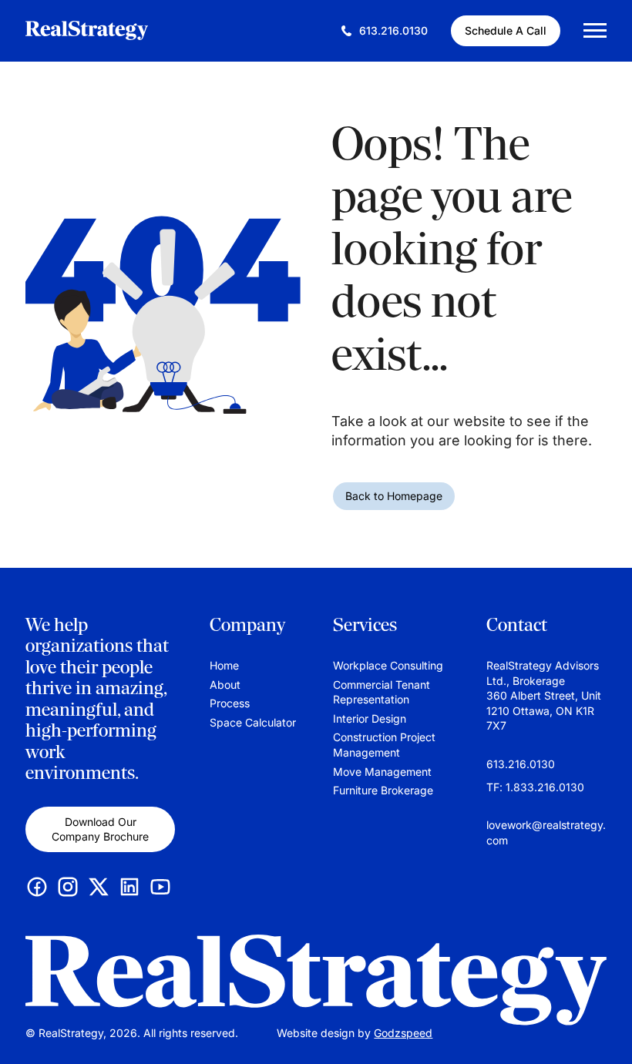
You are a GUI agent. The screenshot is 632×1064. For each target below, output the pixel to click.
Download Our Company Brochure (100, 829)
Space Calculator (253, 722)
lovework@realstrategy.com (546, 832)
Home (224, 665)
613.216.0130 (520, 763)
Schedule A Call (505, 30)
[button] (605, 1029)
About (225, 684)
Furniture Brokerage (383, 790)
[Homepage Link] (315, 980)
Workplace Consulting (388, 665)
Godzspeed (403, 1032)
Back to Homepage (393, 495)
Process (230, 703)
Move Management (382, 771)
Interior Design (369, 718)
